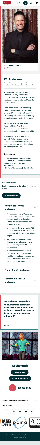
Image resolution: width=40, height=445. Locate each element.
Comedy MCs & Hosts (15, 161)
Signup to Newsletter (20, 378)
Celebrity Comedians (14, 65)
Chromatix (16, 437)
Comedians (27, 158)
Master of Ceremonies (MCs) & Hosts (19, 168)
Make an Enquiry (20, 372)
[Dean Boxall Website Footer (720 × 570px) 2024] (20, 346)
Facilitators (27, 161)
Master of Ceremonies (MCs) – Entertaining (15, 164)
